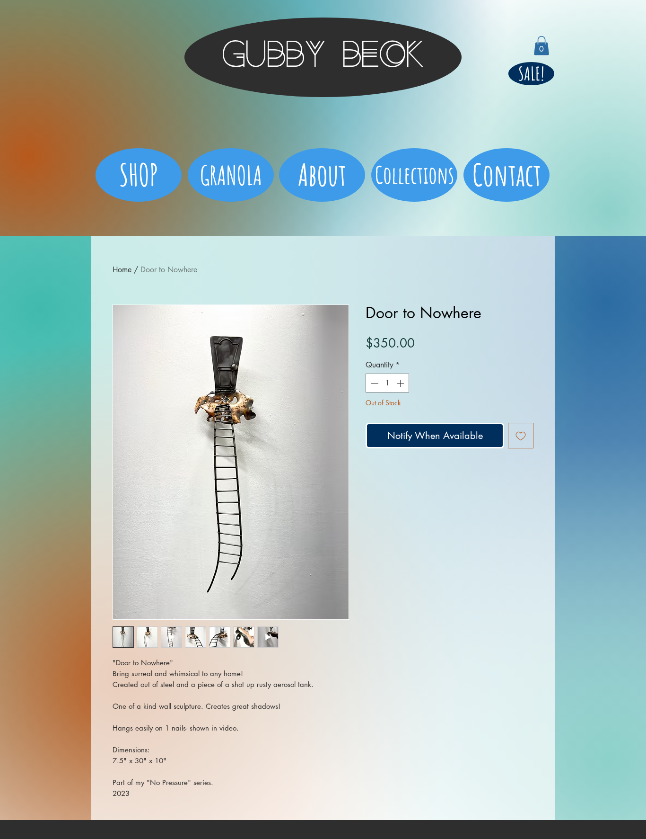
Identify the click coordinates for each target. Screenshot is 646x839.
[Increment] (401, 383)
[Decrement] (373, 383)
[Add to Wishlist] (520, 435)
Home (122, 270)
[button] (541, 45)
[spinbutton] (387, 383)
